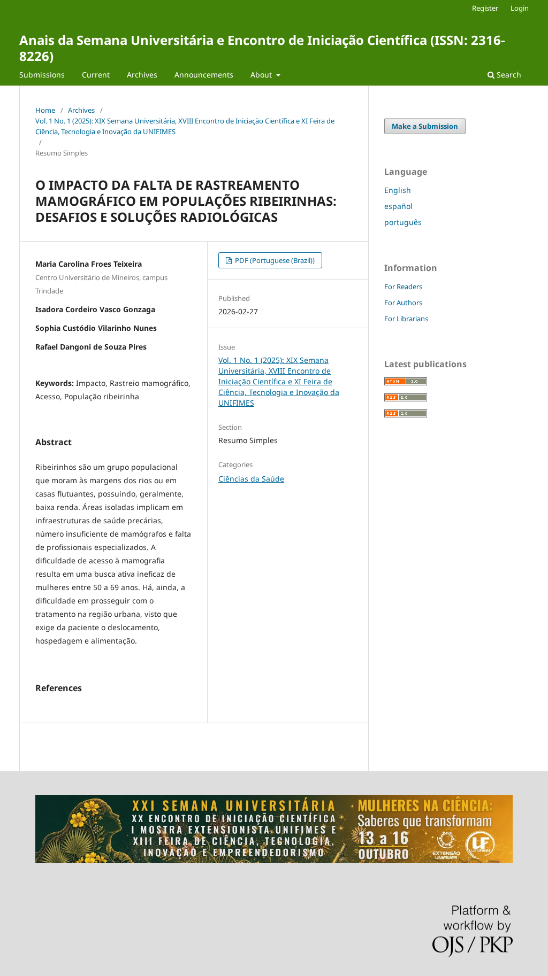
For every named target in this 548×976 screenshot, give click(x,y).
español (398, 206)
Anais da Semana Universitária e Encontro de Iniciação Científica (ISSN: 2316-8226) (262, 48)
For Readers (403, 286)
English (397, 190)
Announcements (203, 74)
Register (485, 8)
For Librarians (406, 318)
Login (520, 8)
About (262, 74)
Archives (142, 74)
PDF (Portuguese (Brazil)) (274, 260)
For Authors (403, 302)
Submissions (42, 74)
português (403, 222)
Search (507, 74)
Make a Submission (425, 126)
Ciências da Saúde (251, 479)
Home (45, 110)
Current (96, 74)
